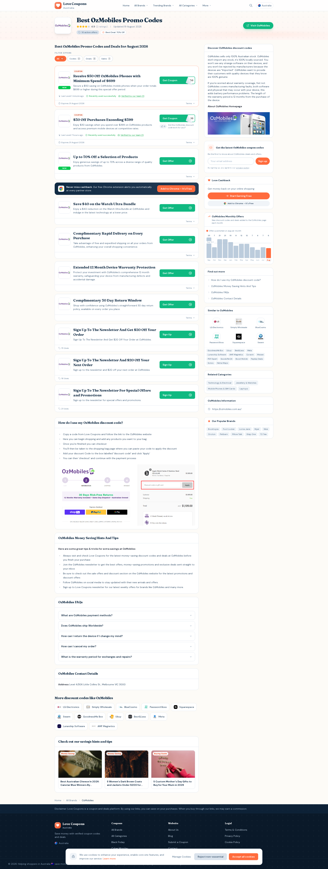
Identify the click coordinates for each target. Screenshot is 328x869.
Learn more (109, 858)
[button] (60, 58)
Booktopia (213, 429)
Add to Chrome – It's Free (176, 188)
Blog (170, 835)
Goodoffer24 (226, 359)
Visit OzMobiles (260, 25)
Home (126, 5)
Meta (249, 350)
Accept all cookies (243, 856)
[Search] (251, 5)
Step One (251, 434)
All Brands (139, 5)
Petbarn (224, 434)
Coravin (250, 354)
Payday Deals (257, 359)
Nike (266, 429)
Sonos (211, 363)
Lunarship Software (217, 354)
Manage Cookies (181, 856)
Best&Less (239, 350)
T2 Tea (263, 434)
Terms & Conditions (236, 829)
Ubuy (229, 350)
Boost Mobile (242, 359)
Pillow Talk (237, 434)
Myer (257, 429)
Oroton (211, 434)
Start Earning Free (241, 195)
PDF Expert (212, 359)
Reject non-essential (210, 856)
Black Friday (118, 842)
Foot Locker (229, 429)
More (205, 5)
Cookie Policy (232, 842)
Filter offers (63, 53)
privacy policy (242, 168)
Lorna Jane (244, 429)
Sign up (262, 161)
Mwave (260, 354)
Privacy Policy (232, 835)
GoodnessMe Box (215, 350)
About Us (173, 829)
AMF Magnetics (236, 354)
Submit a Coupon (178, 842)
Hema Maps (222, 363)
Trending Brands (162, 5)
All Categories (187, 5)
